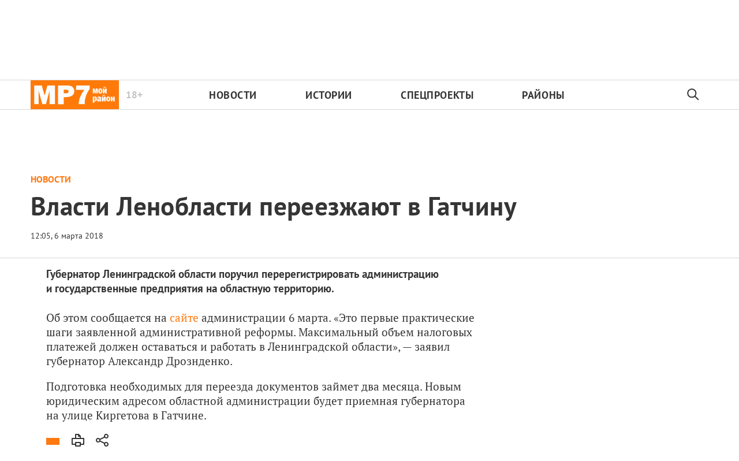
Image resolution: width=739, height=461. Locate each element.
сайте (184, 317)
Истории (328, 95)
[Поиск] (693, 94)
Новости (233, 95)
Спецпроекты (437, 95)
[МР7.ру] (75, 94)
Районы (543, 95)
